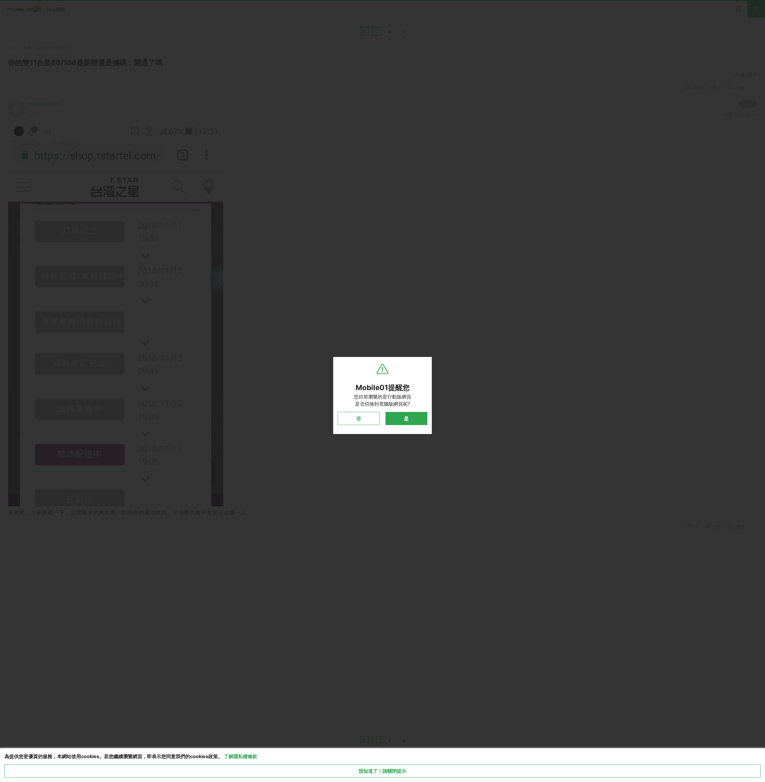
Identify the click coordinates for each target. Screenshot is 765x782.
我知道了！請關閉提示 (382, 771)
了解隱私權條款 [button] (240, 756)
